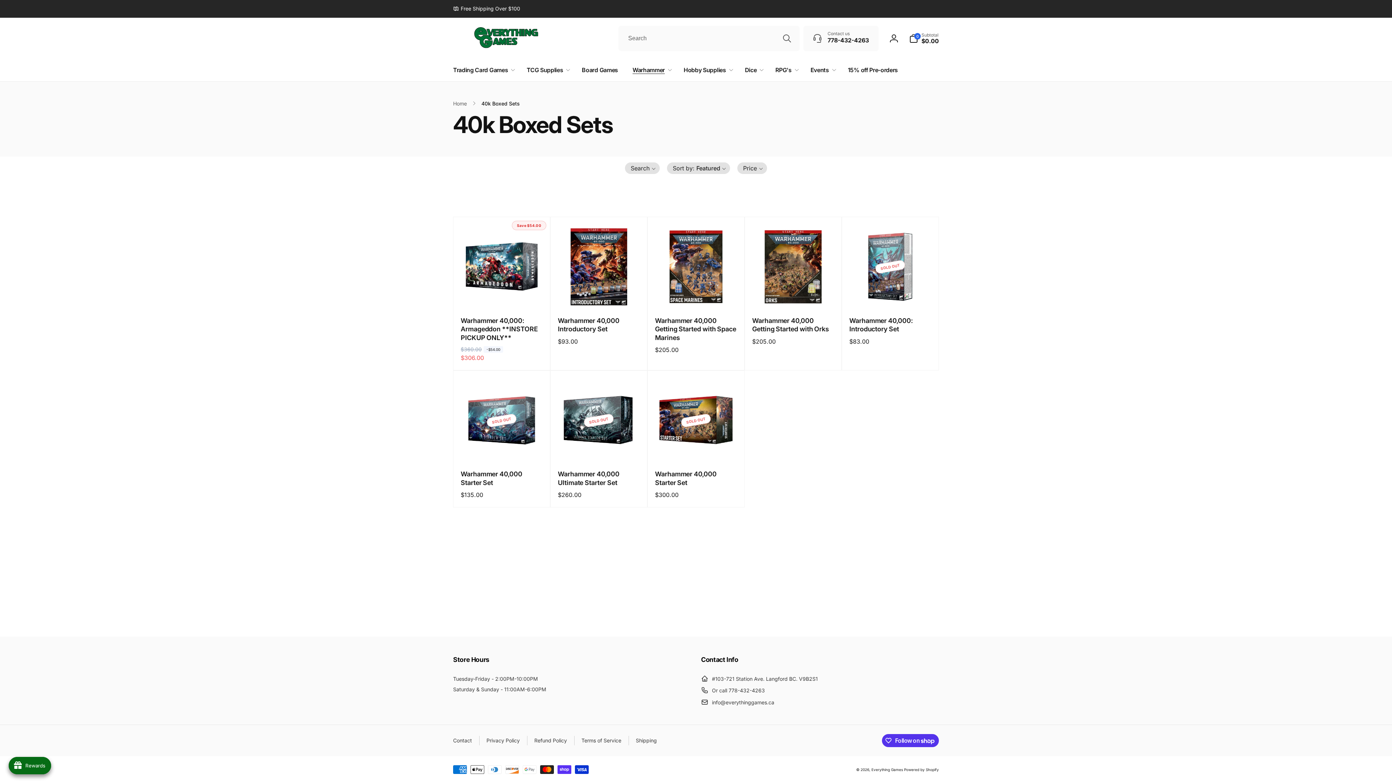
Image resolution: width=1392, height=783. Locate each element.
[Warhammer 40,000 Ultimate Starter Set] (599, 449)
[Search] (787, 38)
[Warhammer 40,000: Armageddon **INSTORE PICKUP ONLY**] (502, 296)
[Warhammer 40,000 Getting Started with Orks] (793, 296)
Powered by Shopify (921, 769)
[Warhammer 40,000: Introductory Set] (891, 296)
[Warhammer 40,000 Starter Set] (502, 449)
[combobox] (709, 38)
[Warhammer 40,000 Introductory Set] (599, 296)
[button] (924, 38)
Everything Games (887, 769)
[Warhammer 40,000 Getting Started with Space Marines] (696, 296)
